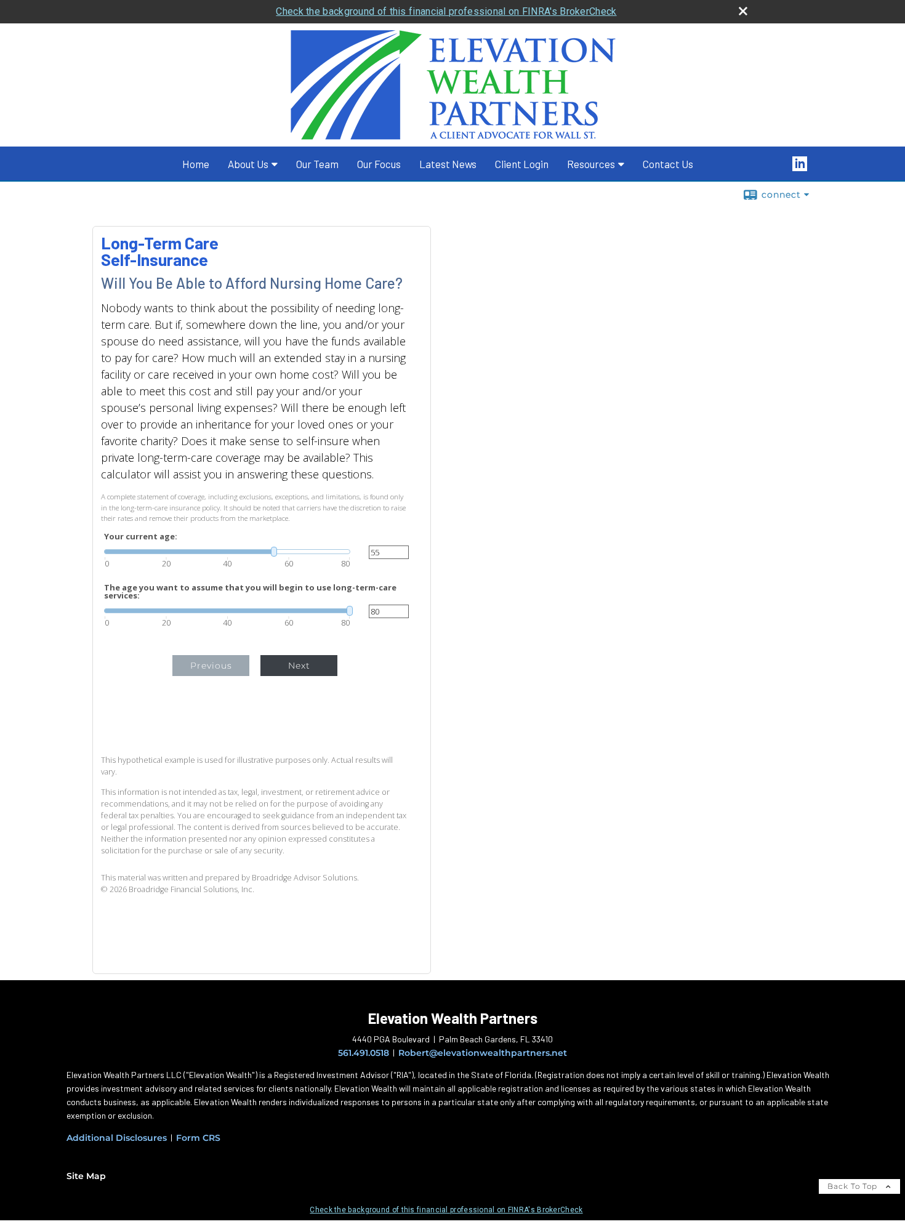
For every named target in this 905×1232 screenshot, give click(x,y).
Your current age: (140, 537)
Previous (211, 665)
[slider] (227, 551)
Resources (591, 164)
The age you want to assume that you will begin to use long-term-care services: (250, 592)
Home (195, 164)
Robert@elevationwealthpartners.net (482, 1052)
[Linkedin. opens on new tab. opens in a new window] (807, 163)
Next (299, 665)
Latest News (448, 164)
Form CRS (198, 1137)
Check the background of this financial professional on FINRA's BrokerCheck (446, 11)
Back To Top (853, 1186)
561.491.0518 (363, 1052)
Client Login (522, 164)
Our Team (317, 164)
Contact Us (668, 164)
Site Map (86, 1176)
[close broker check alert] (743, 11)
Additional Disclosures (116, 1137)
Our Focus (379, 164)
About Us (248, 164)
